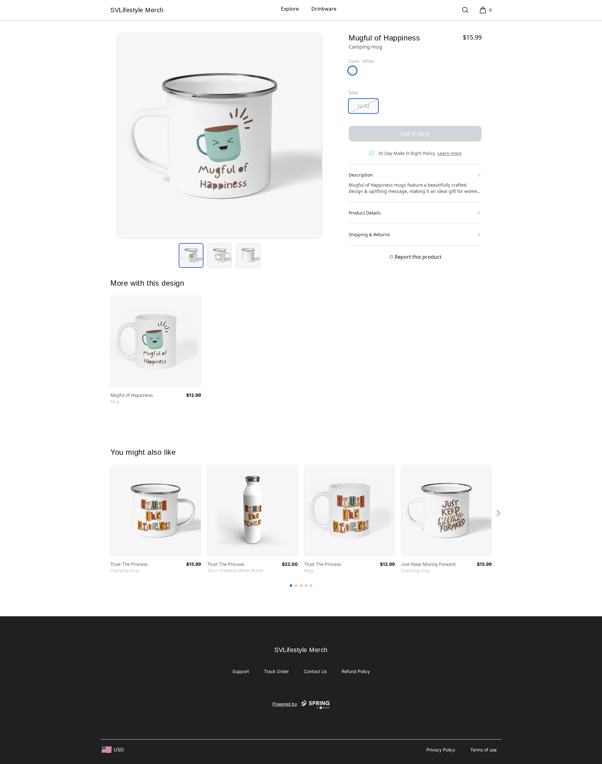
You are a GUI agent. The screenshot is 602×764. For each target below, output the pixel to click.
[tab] (191, 255)
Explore (290, 8)
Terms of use (483, 749)
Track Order (276, 671)
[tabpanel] (219, 136)
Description (361, 175)
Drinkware (323, 8)
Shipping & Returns (369, 234)
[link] (156, 341)
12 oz (363, 106)
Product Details (365, 213)
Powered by (284, 704)
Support (240, 671)
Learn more (449, 153)
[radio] (363, 106)
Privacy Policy (440, 749)
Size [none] (353, 92)
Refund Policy (356, 671)
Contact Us (315, 671)
